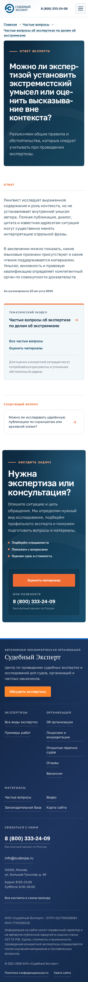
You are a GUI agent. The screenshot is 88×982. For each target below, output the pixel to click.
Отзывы (52, 763)
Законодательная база (23, 807)
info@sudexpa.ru (19, 858)
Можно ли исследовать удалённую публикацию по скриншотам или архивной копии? (43, 421)
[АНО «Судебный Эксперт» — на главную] (17, 8)
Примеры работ (18, 733)
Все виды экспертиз (21, 722)
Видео (51, 797)
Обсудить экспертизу (28, 691)
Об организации (59, 722)
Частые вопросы (36, 24)
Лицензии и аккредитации (58, 735)
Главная (10, 24)
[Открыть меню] (80, 8)
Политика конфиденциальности (26, 972)
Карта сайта (56, 807)
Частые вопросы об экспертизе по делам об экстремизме (43, 323)
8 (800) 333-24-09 (34, 601)
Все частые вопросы (26, 341)
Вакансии (54, 773)
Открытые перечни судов (61, 750)
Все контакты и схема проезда (27, 898)
